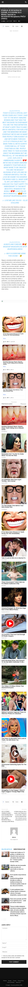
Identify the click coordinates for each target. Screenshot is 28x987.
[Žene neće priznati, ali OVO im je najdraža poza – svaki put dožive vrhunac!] (5, 900)
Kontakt (9, 980)
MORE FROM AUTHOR (19, 849)
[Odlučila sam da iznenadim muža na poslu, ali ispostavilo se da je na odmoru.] (5, 867)
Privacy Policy (21, 980)
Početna (5, 980)
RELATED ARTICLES (7, 849)
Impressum (18, 982)
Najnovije (4, 856)
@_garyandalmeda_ (15, 111)
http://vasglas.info (14, 839)
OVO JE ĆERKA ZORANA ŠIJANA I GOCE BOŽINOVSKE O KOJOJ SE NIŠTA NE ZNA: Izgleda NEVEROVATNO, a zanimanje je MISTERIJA (8, 816)
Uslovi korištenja (10, 982)
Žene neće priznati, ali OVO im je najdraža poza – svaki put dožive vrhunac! (18, 900)
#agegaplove (16, 247)
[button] (2, 2)
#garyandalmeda (18, 196)
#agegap (7, 196)
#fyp (24, 194)
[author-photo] (14, 835)
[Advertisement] (14, 43)
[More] (21, 26)
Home (2, 5)
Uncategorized (8, 5)
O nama (14, 980)
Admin (3, 21)
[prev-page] (3, 919)
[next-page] (5, 919)
